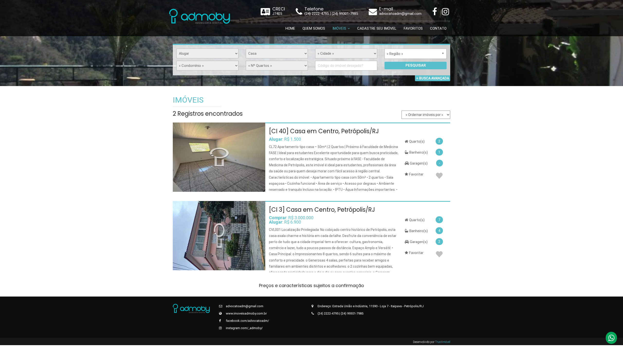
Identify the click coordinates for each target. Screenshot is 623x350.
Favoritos (413, 28)
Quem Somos (313, 28)
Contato (438, 28)
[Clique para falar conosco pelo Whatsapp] (611, 339)
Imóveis (339, 28)
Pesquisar (415, 65)
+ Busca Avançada (432, 78)
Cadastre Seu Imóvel (376, 28)
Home (290, 28)
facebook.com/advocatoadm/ (247, 321)
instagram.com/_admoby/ (244, 328)
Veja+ (218, 157)
